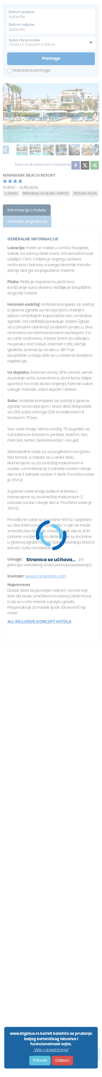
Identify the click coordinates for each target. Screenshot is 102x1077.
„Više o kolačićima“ (51, 1050)
